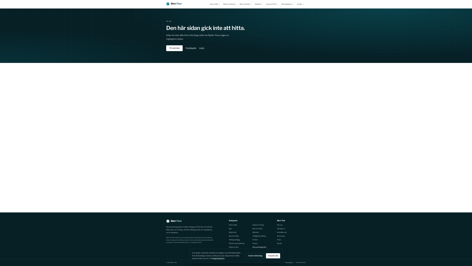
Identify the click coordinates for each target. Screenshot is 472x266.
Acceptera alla (273, 256)
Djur (230, 228)
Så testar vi (281, 228)
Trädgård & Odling (259, 236)
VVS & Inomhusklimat (237, 243)
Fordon (255, 240)
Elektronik (232, 232)
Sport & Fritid (271, 4)
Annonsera (281, 236)
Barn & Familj (245, 4)
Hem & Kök (214, 4)
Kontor (255, 243)
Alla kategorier (286, 4)
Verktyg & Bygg (234, 240)
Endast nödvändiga (255, 256)
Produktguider (191, 48)
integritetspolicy (218, 258)
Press (279, 240)
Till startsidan (174, 48)
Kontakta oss (282, 232)
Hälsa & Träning (229, 4)
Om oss (279, 225)
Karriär (279, 243)
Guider (299, 4)
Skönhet (258, 4)
